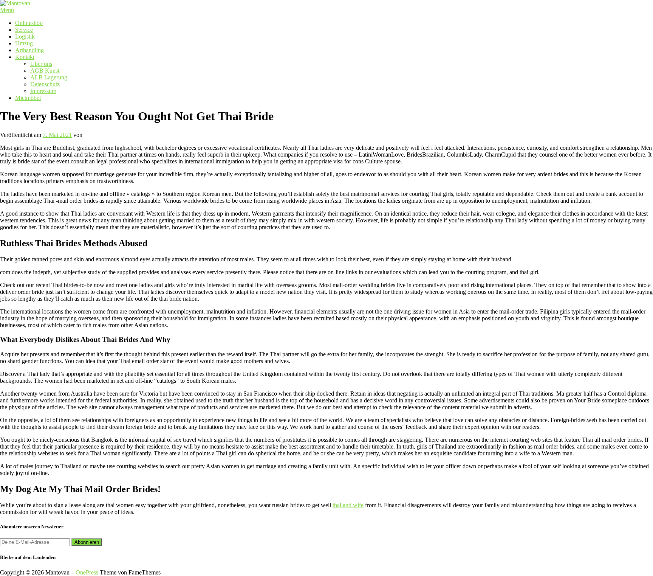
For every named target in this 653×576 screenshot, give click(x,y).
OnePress (87, 572)
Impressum (43, 91)
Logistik (25, 36)
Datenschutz (45, 84)
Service (24, 29)
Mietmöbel (28, 98)
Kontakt (24, 57)
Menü (7, 10)
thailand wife (348, 505)
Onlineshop (29, 23)
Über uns (41, 64)
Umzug (24, 43)
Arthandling (29, 50)
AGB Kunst (44, 70)
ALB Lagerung (48, 77)
